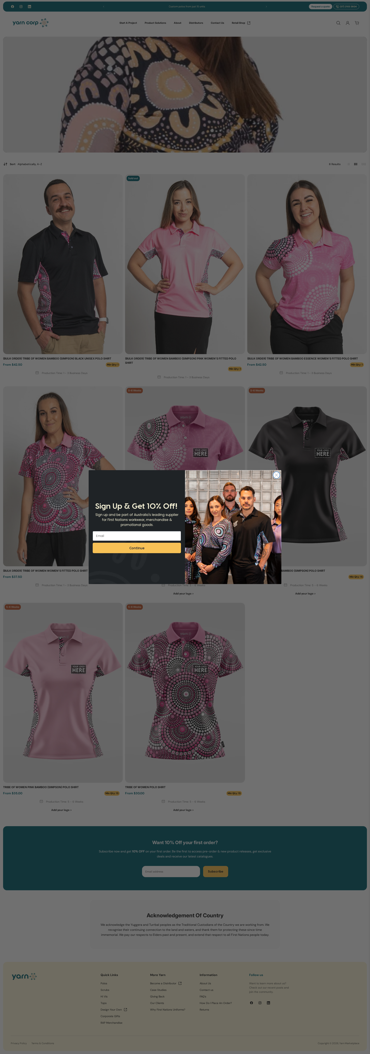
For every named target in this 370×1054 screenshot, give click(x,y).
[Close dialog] (276, 475)
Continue (136, 548)
